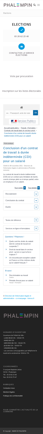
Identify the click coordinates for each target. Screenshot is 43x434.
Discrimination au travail (18, 275)
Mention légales (9, 392)
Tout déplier (32, 188)
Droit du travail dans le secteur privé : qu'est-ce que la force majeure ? (21, 251)
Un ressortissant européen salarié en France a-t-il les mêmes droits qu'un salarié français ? (22, 260)
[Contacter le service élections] (21, 46)
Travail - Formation (28, 128)
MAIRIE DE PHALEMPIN (19, 431)
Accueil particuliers (11, 128)
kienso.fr (31, 298)
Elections (7, 13)
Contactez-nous (9, 388)
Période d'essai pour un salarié (21, 280)
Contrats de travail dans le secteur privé (19, 130)
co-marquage (21, 298)
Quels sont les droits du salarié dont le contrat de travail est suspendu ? (21, 243)
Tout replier (18, 188)
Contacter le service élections (21, 54)
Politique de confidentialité (13, 396)
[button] (21, 194)
